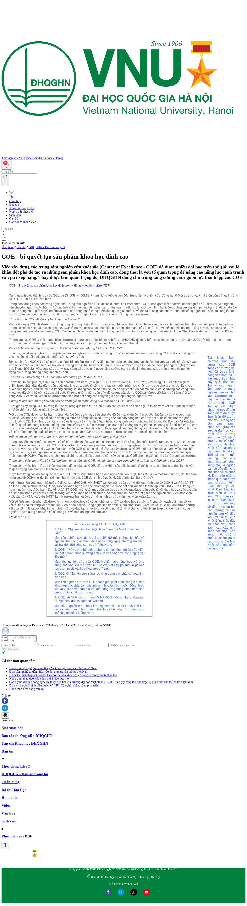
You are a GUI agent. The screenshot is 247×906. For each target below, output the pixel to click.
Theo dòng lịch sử (16, 766)
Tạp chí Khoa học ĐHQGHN (25, 743)
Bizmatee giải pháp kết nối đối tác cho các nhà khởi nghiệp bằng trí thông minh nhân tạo (63, 675)
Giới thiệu (15, 201)
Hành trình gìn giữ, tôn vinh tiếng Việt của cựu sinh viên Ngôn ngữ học (53, 668)
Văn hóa (8, 813)
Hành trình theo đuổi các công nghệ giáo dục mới (39, 678)
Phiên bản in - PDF (17, 836)
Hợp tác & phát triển (21, 211)
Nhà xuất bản (13, 728)
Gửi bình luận (10, 649)
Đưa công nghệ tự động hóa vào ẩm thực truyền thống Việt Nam (48, 671)
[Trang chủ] (117, 154)
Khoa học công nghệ (22, 208)
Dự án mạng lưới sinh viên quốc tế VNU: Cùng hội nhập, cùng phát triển (54, 685)
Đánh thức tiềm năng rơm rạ (26, 689)
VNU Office (24, 158)
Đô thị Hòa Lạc (14, 790)
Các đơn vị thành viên (22, 222)
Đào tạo (14, 204)
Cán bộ (13, 218)
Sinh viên (15, 215)
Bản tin (21, 247)
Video (6, 805)
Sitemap (58, 158)
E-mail (36, 158)
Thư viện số (9, 158)
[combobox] (7, 165)
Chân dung (11, 782)
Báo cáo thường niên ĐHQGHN (27, 736)
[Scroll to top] (5, 845)
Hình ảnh (9, 797)
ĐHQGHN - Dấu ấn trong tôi (47, 247)
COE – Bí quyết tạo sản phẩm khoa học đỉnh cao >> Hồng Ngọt (55, 285)
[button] (123, 701)
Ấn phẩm (8, 247)
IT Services (47, 158)
